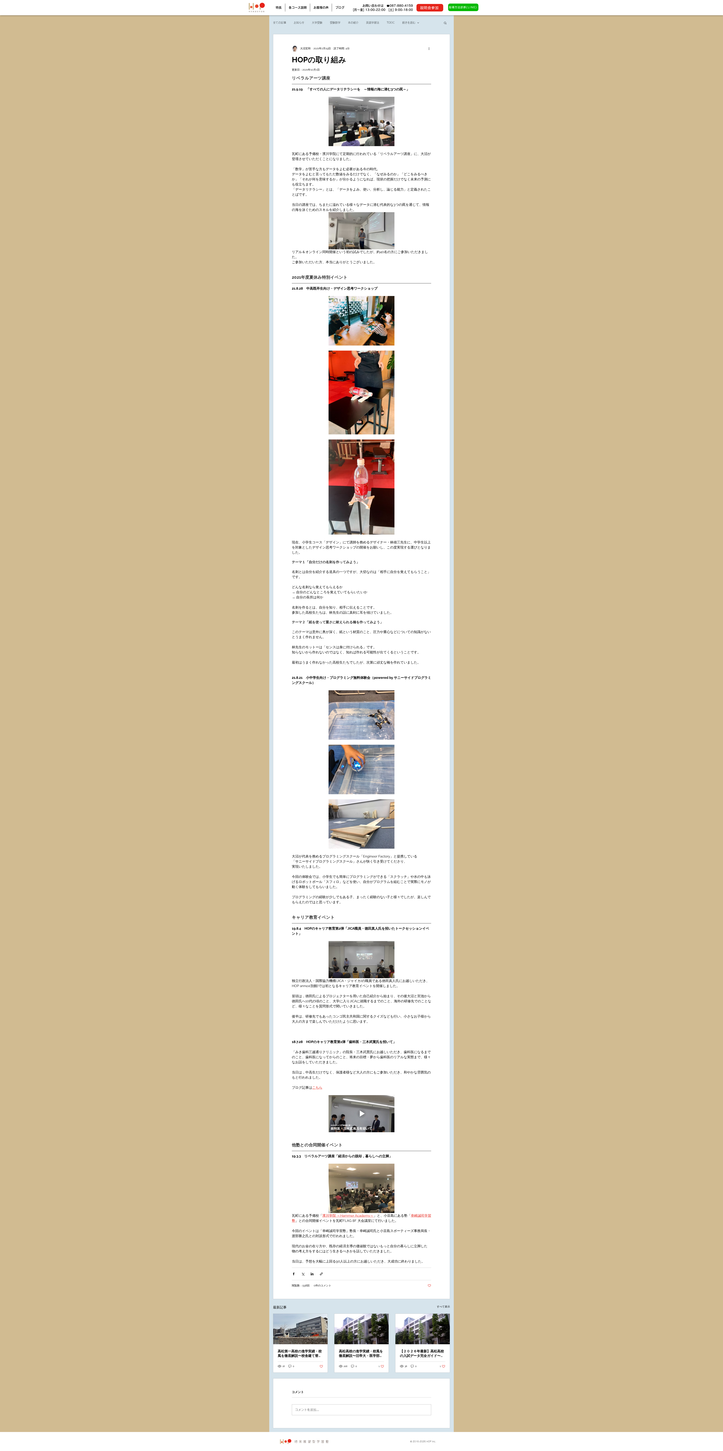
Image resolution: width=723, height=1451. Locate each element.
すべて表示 (443, 1306)
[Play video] (361, 1113)
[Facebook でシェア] (293, 1274)
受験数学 (335, 22)
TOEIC (391, 22)
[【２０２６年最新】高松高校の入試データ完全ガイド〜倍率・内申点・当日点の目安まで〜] (422, 1329)
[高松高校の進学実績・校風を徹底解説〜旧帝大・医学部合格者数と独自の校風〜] (361, 1329)
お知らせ (299, 22)
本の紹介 (353, 22)
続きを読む (408, 22)
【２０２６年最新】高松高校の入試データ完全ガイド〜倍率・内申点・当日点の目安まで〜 (422, 1353)
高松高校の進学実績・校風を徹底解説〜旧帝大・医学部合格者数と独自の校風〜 (361, 1353)
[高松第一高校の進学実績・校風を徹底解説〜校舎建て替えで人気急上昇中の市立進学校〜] (300, 1329)
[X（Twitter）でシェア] (303, 1274)
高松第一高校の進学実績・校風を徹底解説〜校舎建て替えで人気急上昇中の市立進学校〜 (300, 1353)
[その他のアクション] (429, 48)
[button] (445, 22)
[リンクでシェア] (321, 1274)
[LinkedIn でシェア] (312, 1274)
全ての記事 (279, 22)
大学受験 (317, 22)
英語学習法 (372, 22)
